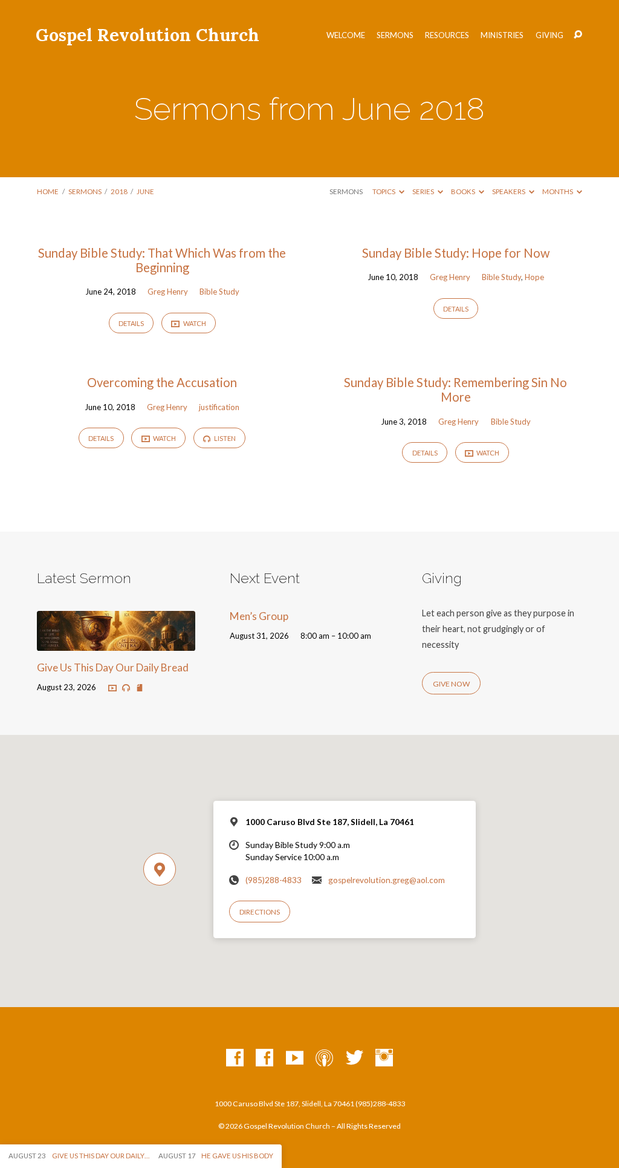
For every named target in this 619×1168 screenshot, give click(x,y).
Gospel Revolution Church (147, 35)
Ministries (502, 35)
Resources (447, 35)
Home (48, 191)
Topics (384, 191)
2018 (119, 191)
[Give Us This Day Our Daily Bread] (116, 643)
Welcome (345, 35)
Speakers (509, 191)
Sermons (395, 35)
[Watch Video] (112, 688)
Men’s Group (259, 616)
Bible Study (219, 291)
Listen (224, 438)
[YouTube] (294, 1058)
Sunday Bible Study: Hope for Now (455, 253)
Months (558, 191)
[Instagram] (384, 1058)
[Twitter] (354, 1058)
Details (131, 323)
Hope (534, 277)
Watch (194, 323)
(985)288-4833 (273, 880)
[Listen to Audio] (126, 688)
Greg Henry (167, 291)
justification (219, 407)
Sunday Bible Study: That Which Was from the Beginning (162, 260)
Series (423, 191)
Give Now (451, 683)
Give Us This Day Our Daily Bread (113, 667)
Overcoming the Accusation (162, 382)
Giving (549, 35)
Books (463, 191)
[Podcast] (324, 1058)
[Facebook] (235, 1058)
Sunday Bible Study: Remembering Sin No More (455, 389)
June (145, 191)
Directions (259, 912)
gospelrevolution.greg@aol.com (386, 880)
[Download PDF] (139, 687)
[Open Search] (578, 35)
